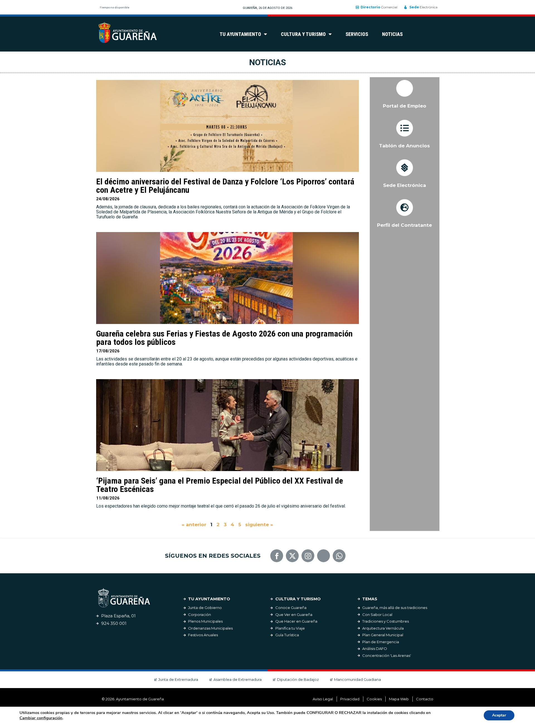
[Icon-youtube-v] (323, 555)
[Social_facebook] (276, 555)
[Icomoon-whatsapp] (339, 555)
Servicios (357, 34)
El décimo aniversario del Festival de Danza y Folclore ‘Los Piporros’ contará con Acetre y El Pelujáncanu (225, 186)
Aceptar (499, 715)
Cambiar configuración (41, 717)
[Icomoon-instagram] (307, 555)
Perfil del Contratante (404, 225)
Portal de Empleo (404, 106)
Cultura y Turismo (303, 34)
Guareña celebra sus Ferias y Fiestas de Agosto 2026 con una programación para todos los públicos (224, 338)
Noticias (392, 34)
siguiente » (259, 524)
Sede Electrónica (404, 185)
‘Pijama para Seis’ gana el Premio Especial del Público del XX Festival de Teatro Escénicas (219, 485)
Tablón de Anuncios (404, 145)
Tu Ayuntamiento (240, 34)
